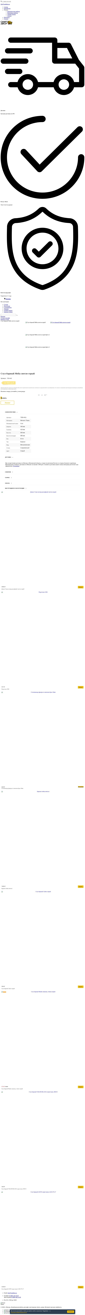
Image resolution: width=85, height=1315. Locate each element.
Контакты (7, 17)
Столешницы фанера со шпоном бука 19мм (12, 788)
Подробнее (16, 466)
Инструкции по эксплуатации (14, 488)
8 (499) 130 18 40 (14, 1295)
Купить (80, 587)
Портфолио (7, 8)
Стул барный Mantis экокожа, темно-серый (12, 1088)
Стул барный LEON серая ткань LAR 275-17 (12, 1289)
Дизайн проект (11, 14)
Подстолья (7, 306)
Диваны (6, 309)
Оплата (6, 19)
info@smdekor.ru (12, 1293)
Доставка (8, 457)
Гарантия (8, 472)
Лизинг (9, 16)
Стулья (6, 304)
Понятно (70, 1311)
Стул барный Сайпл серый (8, 988)
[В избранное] (80, 323)
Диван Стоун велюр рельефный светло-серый (12, 589)
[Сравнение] (82, 323)
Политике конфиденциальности (19, 1312)
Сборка (7, 477)
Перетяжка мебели (12, 13)
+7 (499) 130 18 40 (6, 1)
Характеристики (10, 412)
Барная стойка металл (6, 888)
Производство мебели (13, 11)
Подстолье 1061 (5, 689)
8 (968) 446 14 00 (16, 1297)
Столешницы (8, 307)
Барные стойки (8, 312)
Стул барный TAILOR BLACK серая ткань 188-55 (13, 1189)
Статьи (6, 7)
